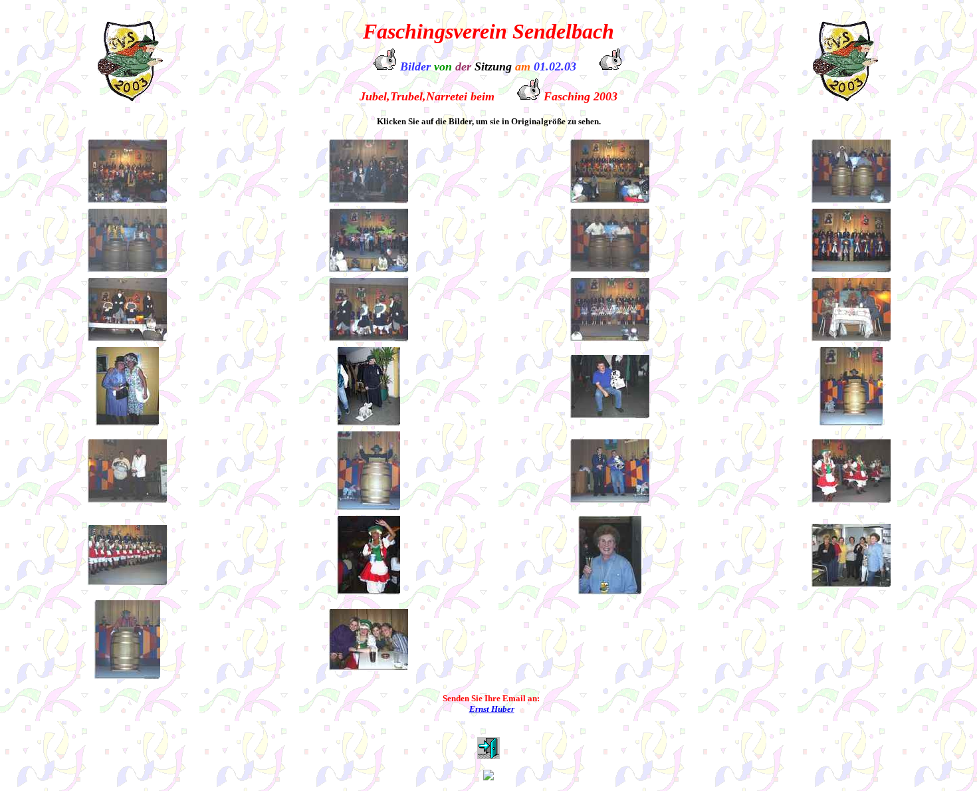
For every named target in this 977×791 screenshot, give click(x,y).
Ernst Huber (491, 709)
